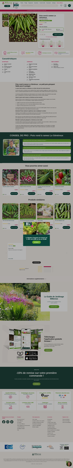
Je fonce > (36, 242)
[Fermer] (48, 223)
